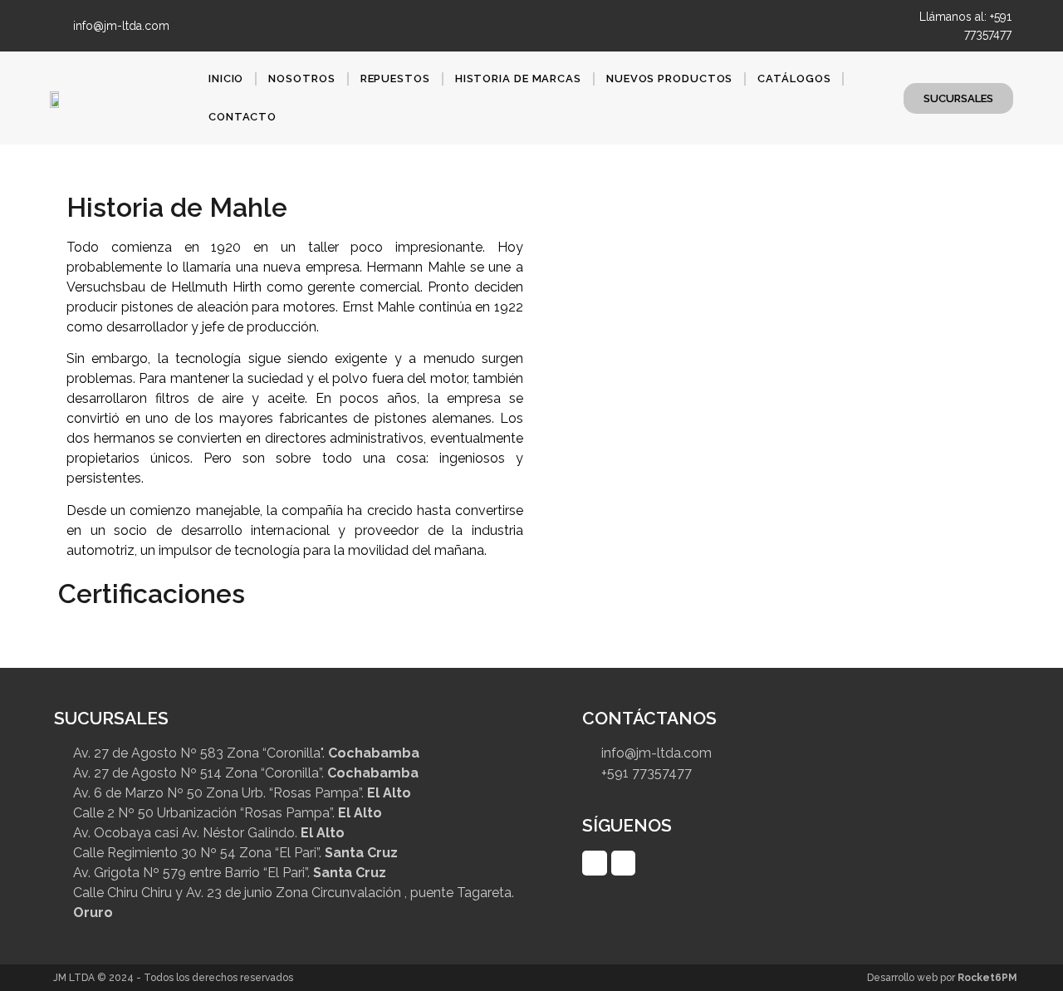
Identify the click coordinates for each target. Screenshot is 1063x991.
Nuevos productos (669, 78)
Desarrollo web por (942, 978)
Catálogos (793, 78)
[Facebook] (806, 20)
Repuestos (395, 78)
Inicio (225, 78)
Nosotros (301, 78)
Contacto (242, 116)
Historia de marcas (518, 78)
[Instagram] (834, 20)
